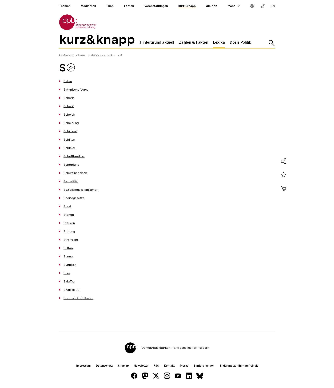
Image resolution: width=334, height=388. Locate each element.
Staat (67, 206)
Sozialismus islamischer (80, 189)
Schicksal (70, 131)
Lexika (82, 55)
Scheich (69, 114)
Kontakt (169, 365)
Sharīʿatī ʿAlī (71, 290)
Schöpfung (71, 164)
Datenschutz (104, 365)
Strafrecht (70, 239)
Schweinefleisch (75, 173)
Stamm (68, 214)
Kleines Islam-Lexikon (103, 55)
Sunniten (69, 264)
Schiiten (69, 139)
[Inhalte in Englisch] (273, 6)
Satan (67, 81)
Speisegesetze (73, 198)
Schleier (69, 148)
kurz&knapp (66, 55)
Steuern (69, 223)
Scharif (68, 106)
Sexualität (70, 181)
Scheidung (71, 123)
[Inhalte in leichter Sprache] (252, 6)
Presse (184, 365)
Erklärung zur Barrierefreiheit (239, 365)
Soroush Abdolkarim (78, 298)
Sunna (68, 256)
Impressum (83, 365)
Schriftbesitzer (74, 156)
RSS (156, 365)
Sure (66, 273)
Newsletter (141, 365)
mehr (234, 6)
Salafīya (69, 281)
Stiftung (69, 231)
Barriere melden (204, 365)
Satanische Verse (75, 89)
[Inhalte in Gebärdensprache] (262, 6)
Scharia (68, 98)
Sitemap (123, 365)
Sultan (68, 248)
